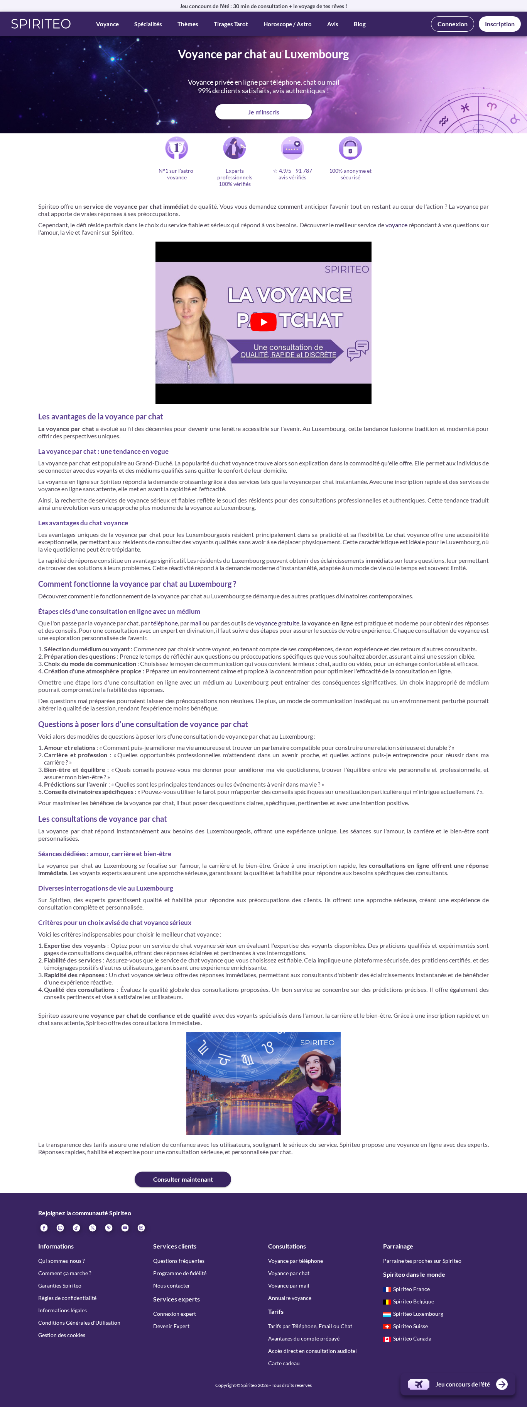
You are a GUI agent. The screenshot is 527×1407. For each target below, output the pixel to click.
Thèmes (187, 23)
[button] (41, 24)
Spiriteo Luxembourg (418, 1313)
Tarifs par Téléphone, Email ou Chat (310, 1326)
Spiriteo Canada (412, 1338)
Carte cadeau (284, 1363)
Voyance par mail (288, 1285)
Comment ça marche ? (64, 1273)
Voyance (107, 23)
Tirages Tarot (231, 23)
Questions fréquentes (178, 1260)
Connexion (452, 23)
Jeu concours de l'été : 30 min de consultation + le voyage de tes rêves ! (263, 6)
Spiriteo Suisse (410, 1326)
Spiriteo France (411, 1289)
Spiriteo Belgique (413, 1301)
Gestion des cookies (61, 1335)
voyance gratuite (277, 623)
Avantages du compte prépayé (304, 1338)
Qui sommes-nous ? (61, 1260)
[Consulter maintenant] (86, 1173)
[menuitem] (141, 1227)
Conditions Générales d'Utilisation (79, 1322)
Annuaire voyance (289, 1298)
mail (195, 623)
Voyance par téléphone (295, 1260)
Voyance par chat (288, 1273)
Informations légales (62, 1310)
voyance (396, 224)
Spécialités (148, 23)
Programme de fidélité (179, 1273)
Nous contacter (171, 1285)
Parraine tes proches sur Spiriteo (422, 1260)
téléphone (164, 623)
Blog (360, 23)
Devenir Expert (171, 1326)
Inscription (500, 23)
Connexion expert (174, 1313)
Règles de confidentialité (67, 1298)
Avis (332, 23)
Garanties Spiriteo (59, 1285)
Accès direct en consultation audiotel (312, 1350)
